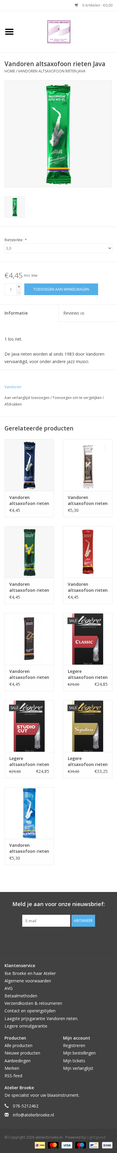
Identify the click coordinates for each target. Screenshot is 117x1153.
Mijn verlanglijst (78, 1068)
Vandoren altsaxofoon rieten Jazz (29, 674)
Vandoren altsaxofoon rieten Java (52, 71)
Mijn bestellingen (79, 1053)
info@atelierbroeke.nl (33, 1115)
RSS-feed (13, 1075)
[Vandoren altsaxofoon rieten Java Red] (87, 552)
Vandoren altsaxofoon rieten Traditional (29, 500)
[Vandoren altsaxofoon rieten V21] (29, 813)
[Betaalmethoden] (39, 1144)
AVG (8, 988)
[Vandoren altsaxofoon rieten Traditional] (29, 465)
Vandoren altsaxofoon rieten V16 (29, 587)
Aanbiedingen (17, 1061)
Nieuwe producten (22, 1053)
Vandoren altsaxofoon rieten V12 (88, 500)
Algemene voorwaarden (27, 981)
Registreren (74, 1045)
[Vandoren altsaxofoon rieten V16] (29, 552)
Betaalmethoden (20, 996)
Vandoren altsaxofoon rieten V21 (29, 848)
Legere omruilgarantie (25, 1026)
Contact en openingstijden (30, 1011)
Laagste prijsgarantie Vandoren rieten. (41, 1018)
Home (9, 71)
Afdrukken (13, 404)
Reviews (73, 313)
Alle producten (18, 1045)
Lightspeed (96, 1137)
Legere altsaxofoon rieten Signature (88, 761)
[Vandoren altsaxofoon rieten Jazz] (29, 639)
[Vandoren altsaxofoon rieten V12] (87, 465)
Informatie (16, 313)
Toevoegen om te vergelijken (77, 397)
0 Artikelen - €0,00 (96, 5)
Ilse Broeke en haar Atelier (30, 973)
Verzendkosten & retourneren (33, 1003)
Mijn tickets (74, 1061)
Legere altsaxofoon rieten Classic (88, 674)
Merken (11, 1068)
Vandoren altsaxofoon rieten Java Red (88, 587)
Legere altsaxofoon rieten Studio (29, 761)
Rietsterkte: (15, 239)
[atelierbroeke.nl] (67, 31)
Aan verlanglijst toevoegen (27, 397)
